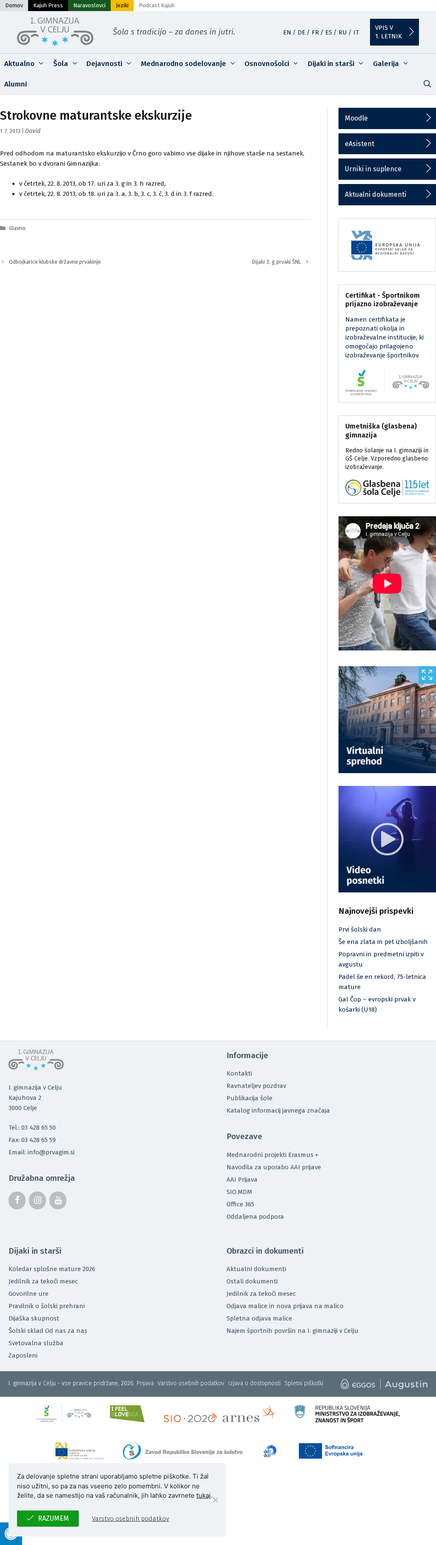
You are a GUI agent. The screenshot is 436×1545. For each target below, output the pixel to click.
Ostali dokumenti (252, 1281)
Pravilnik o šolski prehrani (47, 1306)
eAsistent (359, 144)
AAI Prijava (242, 1179)
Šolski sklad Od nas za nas (48, 1331)
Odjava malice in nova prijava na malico (285, 1306)
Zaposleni (23, 1355)
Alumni (15, 84)
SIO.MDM (239, 1192)
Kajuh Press (48, 5)
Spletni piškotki (303, 1383)
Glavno (17, 228)
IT (356, 32)
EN (287, 32)
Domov (14, 5)
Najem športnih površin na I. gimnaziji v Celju (293, 1331)
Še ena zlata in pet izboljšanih (383, 942)
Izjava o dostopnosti (254, 1383)
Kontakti (239, 1073)
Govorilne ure (29, 1294)
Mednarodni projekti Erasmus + (272, 1155)
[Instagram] (37, 1200)
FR (315, 32)
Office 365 (240, 1204)
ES (328, 32)
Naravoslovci (89, 5)
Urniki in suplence (373, 169)
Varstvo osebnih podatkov (191, 1383)
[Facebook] (17, 1200)
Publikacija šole (249, 1098)
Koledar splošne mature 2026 (52, 1269)
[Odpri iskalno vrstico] (427, 84)
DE (301, 32)
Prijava (145, 1383)
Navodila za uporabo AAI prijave (274, 1167)
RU (342, 32)
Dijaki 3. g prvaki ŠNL (276, 262)
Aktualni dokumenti (375, 194)
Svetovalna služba (36, 1343)
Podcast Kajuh (157, 5)
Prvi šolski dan (359, 929)
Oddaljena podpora (255, 1216)
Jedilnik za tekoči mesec (43, 1281)
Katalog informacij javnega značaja (278, 1110)
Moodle (356, 118)
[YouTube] (57, 1200)
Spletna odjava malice (259, 1318)
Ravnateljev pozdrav (256, 1086)
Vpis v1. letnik (388, 32)
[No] (215, 1500)
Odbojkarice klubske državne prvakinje (55, 262)
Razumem (53, 1518)
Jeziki (122, 5)
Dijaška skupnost (34, 1318)
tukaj (203, 1495)
